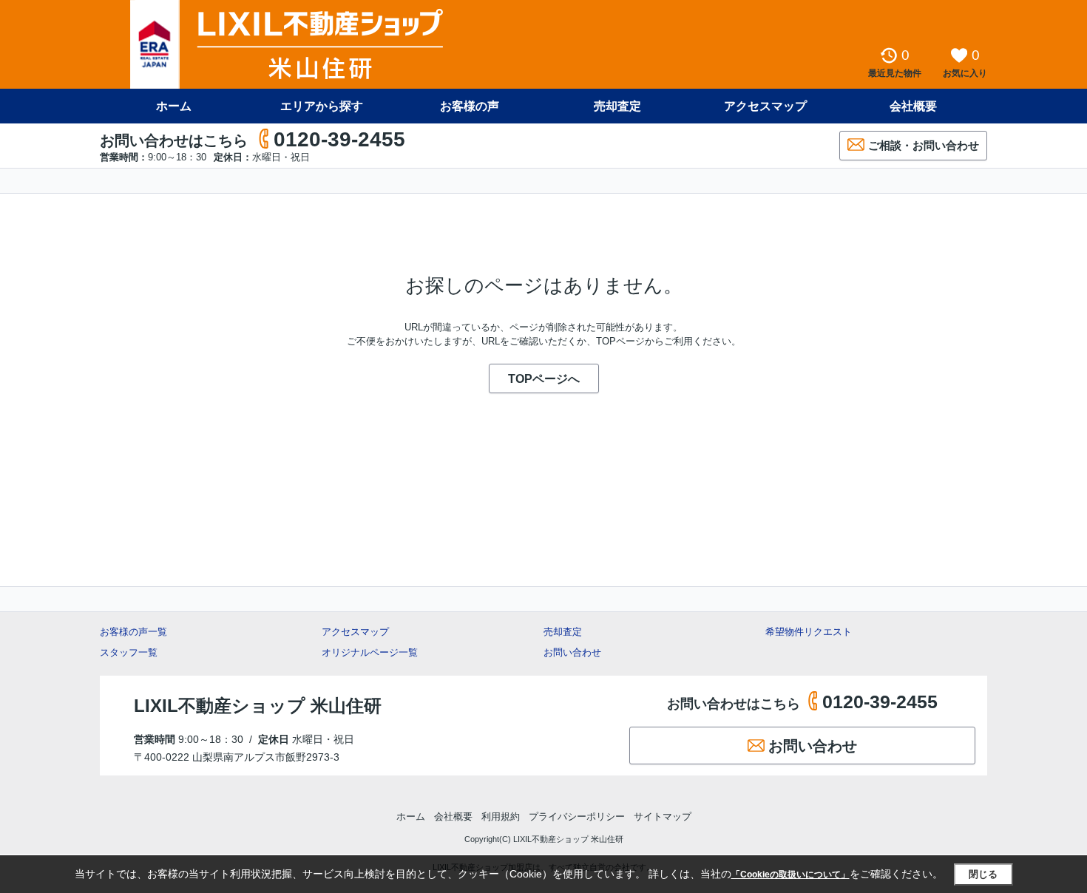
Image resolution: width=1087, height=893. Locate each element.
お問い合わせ (572, 652)
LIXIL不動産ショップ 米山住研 (258, 706)
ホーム (174, 106)
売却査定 (617, 106)
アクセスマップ (355, 631)
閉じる (983, 874)
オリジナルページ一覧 (370, 652)
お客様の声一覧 (133, 631)
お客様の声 (469, 106)
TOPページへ (544, 379)
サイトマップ (662, 816)
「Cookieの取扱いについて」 (790, 874)
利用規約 (500, 816)
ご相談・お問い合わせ (923, 145)
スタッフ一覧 (129, 652)
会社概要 (913, 106)
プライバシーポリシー (577, 816)
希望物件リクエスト (808, 631)
